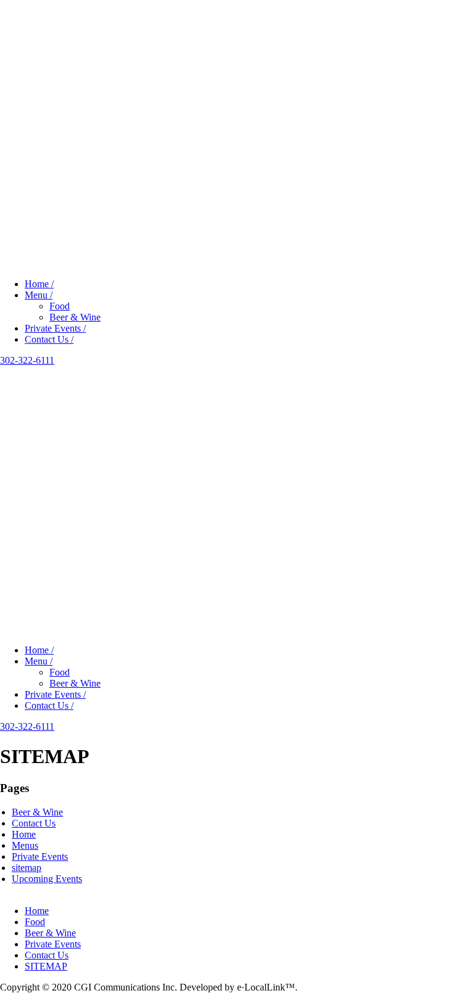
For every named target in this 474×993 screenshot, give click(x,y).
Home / (39, 284)
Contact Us (34, 823)
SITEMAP (46, 966)
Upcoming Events (47, 878)
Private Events (40, 856)
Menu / (38, 295)
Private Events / (55, 328)
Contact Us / (49, 339)
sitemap (26, 867)
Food (59, 306)
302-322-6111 (27, 360)
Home (24, 834)
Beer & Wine (75, 317)
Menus (25, 845)
